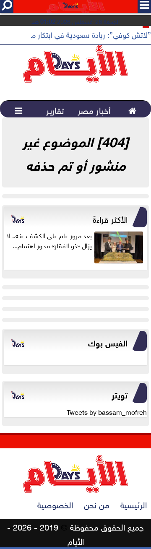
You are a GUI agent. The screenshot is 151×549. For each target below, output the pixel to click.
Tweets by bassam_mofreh (107, 411)
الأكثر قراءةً (110, 218)
